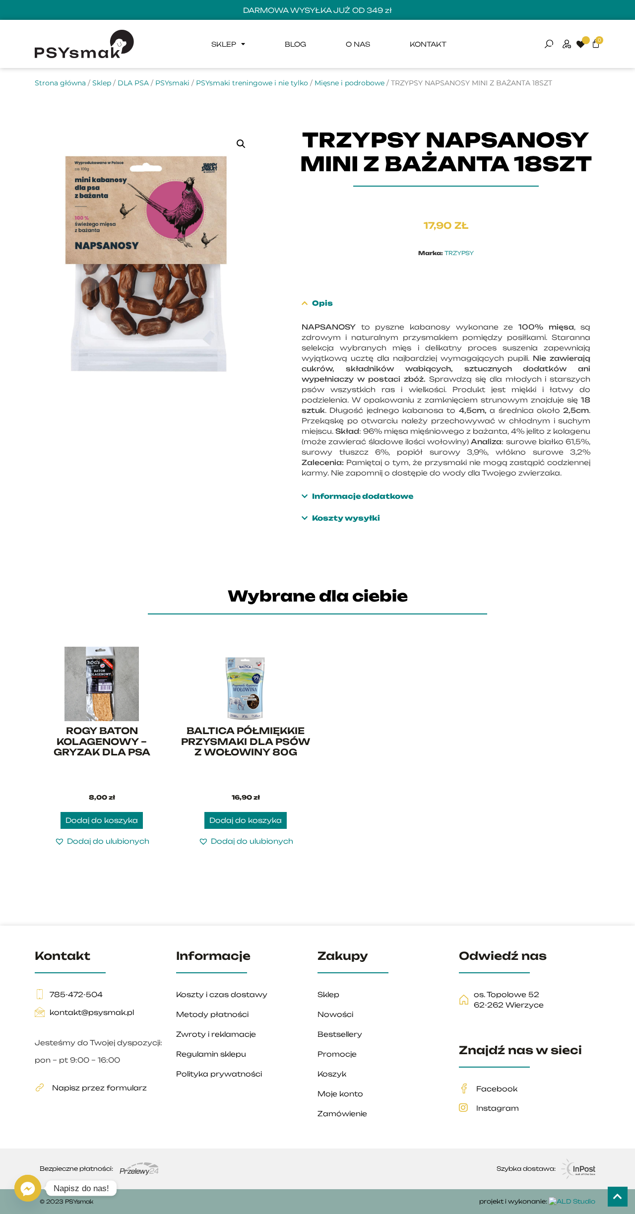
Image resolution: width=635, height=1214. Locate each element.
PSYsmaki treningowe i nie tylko (252, 82)
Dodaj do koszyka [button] (101, 820)
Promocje (337, 1054)
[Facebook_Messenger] (27, 1188)
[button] (241, 144)
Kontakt (428, 44)
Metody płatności (212, 1014)
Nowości (335, 1014)
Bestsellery (340, 1034)
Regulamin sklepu (211, 1054)
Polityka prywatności (219, 1074)
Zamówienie (342, 1113)
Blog (295, 44)
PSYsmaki (172, 82)
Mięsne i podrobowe (349, 82)
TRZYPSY (459, 253)
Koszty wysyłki (346, 518)
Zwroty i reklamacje (216, 1034)
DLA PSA (133, 82)
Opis (322, 303)
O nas (358, 44)
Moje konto (340, 1093)
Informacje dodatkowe (362, 496)
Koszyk (332, 1074)
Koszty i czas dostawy (221, 994)
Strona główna (60, 82)
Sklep (223, 44)
